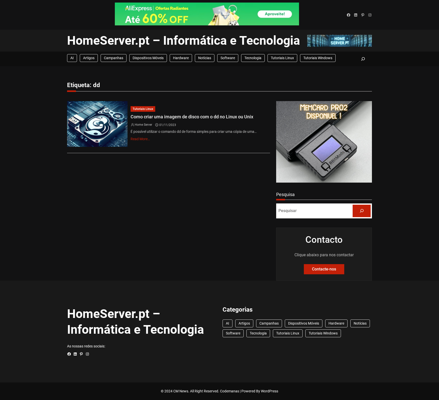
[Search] (362, 211)
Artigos (89, 58)
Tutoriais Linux (282, 58)
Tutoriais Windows (317, 58)
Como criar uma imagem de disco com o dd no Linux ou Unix (192, 116)
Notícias (204, 58)
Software (228, 58)
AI (72, 58)
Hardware (181, 58)
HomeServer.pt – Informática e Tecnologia (183, 40)
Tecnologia (252, 58)
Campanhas (113, 58)
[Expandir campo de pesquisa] (363, 59)
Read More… (140, 139)
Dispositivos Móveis (148, 58)
